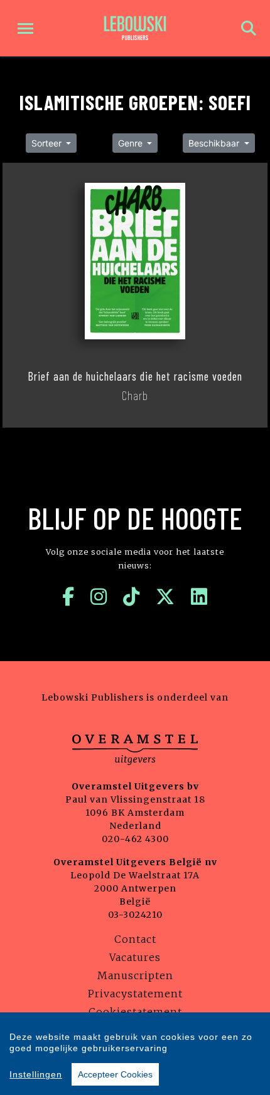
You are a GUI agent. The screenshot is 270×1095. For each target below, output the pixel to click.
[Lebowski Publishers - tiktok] (131, 596)
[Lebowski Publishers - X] (165, 596)
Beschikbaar (215, 143)
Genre (131, 143)
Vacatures (135, 957)
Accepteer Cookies (115, 1074)
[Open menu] (25, 28)
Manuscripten (135, 975)
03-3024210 (135, 914)
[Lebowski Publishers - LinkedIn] (199, 596)
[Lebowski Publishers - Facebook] (68, 596)
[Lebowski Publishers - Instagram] (98, 596)
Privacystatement (135, 993)
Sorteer (47, 143)
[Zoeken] (248, 28)
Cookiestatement (135, 1011)
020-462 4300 (135, 839)
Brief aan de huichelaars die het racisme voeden (135, 376)
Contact (135, 939)
